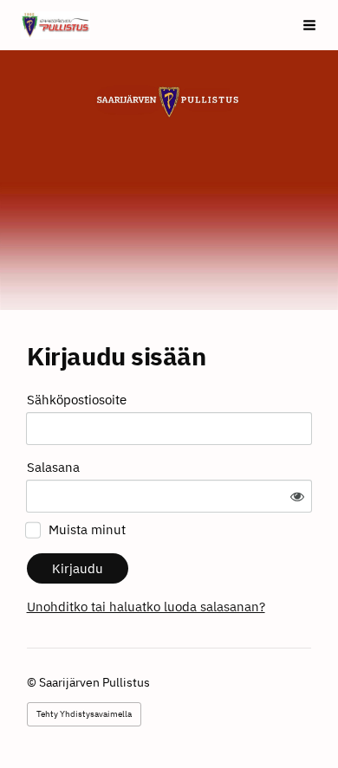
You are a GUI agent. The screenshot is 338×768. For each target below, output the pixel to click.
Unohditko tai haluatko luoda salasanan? (146, 606)
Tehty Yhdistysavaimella (84, 714)
